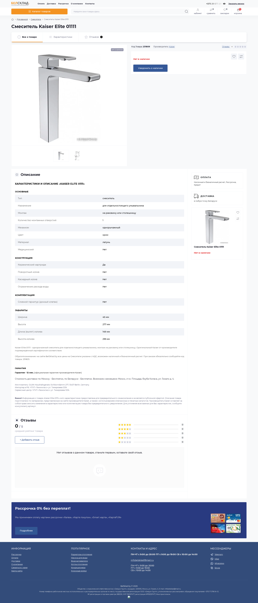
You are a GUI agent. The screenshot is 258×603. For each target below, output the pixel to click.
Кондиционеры (78, 567)
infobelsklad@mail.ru (142, 560)
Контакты (90, 4)
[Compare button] (241, 57)
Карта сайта (16, 571)
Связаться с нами (19, 567)
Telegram (219, 554)
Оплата (41, 4)
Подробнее (26, 530)
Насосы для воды (79, 558)
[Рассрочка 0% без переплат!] (226, 523)
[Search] (186, 11)
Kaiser (172, 46)
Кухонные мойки (79, 571)
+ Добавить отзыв (29, 439)
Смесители (36, 19)
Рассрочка (63, 4)
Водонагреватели (79, 561)
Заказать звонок (236, 4)
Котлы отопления (79, 564)
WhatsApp (219, 563)
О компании (77, 4)
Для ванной (22, 19)
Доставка (51, 4)
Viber (217, 559)
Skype (217, 568)
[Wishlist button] (234, 57)
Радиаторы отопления (81, 554)
